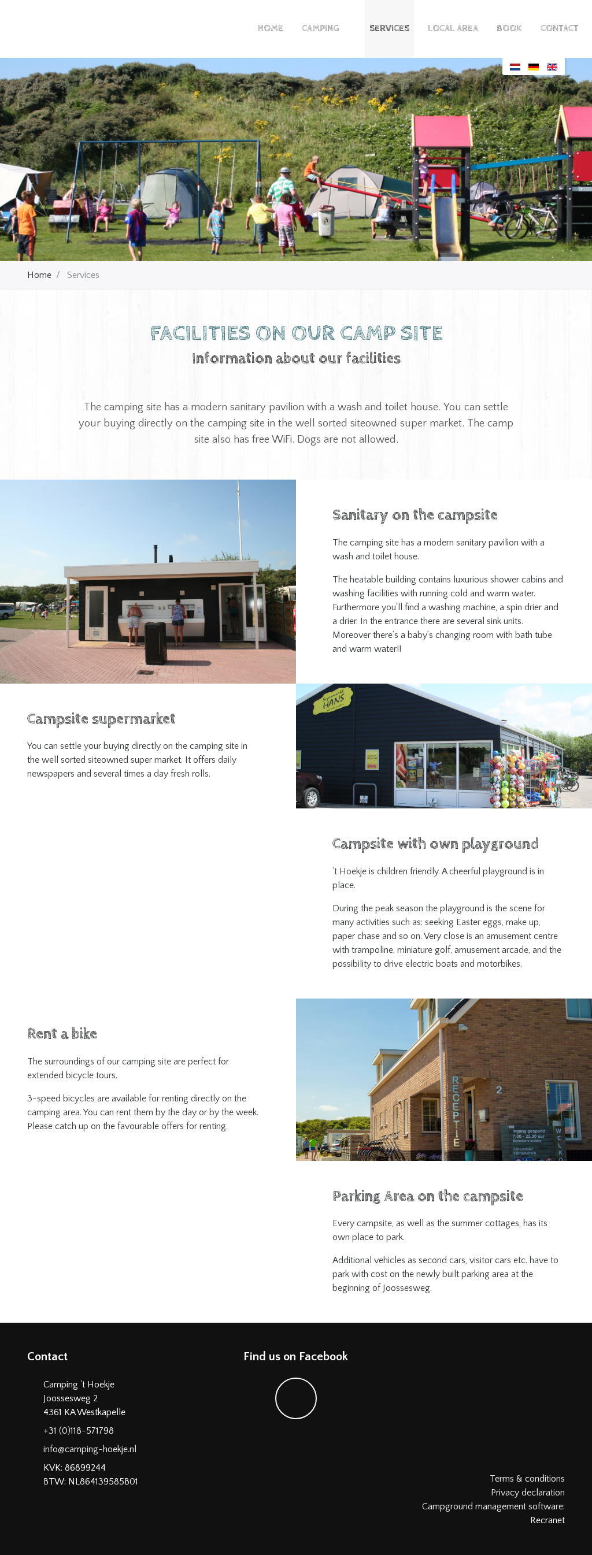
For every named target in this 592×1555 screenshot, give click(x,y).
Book (509, 28)
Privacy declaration (528, 1492)
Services (389, 28)
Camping (320, 28)
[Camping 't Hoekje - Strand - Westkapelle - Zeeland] (64, 29)
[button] (347, 29)
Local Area (453, 28)
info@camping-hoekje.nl (89, 1449)
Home (270, 28)
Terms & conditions (527, 1479)
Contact (560, 28)
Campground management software (492, 1506)
